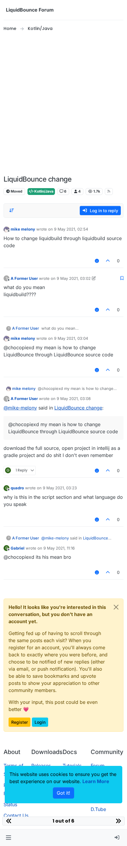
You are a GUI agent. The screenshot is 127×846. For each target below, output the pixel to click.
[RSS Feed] (109, 191)
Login (40, 722)
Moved (16, 191)
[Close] (116, 607)
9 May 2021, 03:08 (74, 398)
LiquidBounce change (78, 408)
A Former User (24, 278)
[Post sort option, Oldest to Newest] (11, 210)
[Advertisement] (63, 103)
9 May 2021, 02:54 (71, 229)
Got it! (63, 793)
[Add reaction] (97, 260)
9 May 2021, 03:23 (60, 487)
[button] (8, 838)
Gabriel (18, 548)
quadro (17, 487)
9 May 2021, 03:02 (74, 278)
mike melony (23, 229)
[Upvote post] (108, 260)
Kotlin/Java (43, 191)
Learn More (95, 781)
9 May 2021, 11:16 (59, 548)
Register (19, 722)
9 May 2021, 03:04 (71, 338)
